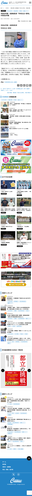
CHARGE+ (3, 10)
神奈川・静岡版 (6, 467)
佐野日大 (9, 441)
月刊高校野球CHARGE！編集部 (26, 21)
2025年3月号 (10, 301)
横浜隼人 (14, 449)
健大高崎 (17, 413)
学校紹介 (27, 310)
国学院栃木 (16, 301)
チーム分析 (10, 404)
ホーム (4, 462)
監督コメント (26, 11)
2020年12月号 (10, 334)
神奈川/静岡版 (20, 449)
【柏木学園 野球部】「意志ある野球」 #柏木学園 (18, 92)
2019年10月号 (10, 431)
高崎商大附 (10, 433)
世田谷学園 (16, 11)
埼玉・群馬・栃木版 (7, 469)
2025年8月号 (10, 310)
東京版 (20, 11)
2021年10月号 (9, 11)
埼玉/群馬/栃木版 (23, 301)
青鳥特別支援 (19, 326)
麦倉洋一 (21, 441)
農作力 (9, 343)
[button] (2, 370)
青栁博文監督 (10, 424)
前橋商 (15, 310)
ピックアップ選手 (11, 341)
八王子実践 (16, 334)
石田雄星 (9, 414)
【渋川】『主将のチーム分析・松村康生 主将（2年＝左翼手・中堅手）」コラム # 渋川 (16, 89)
